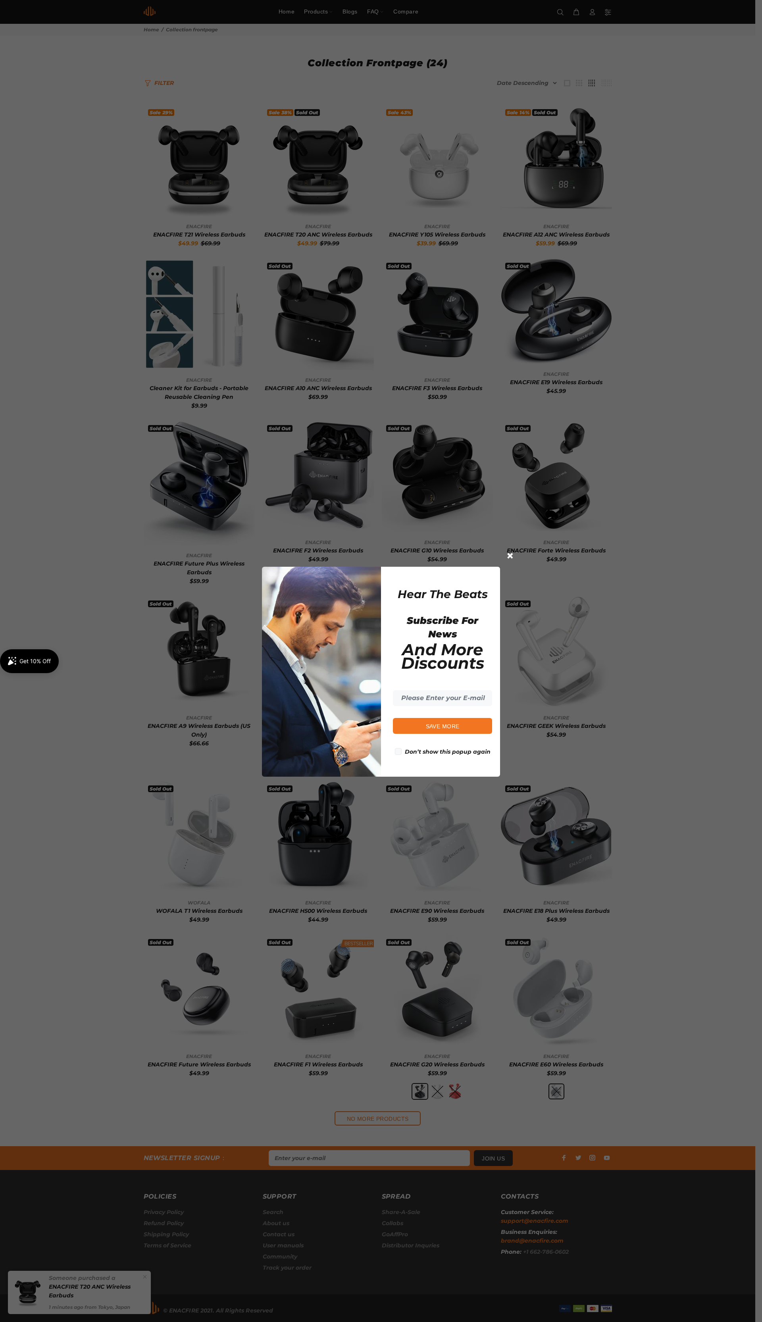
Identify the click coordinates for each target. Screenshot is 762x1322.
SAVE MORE (443, 726)
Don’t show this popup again (448, 751)
